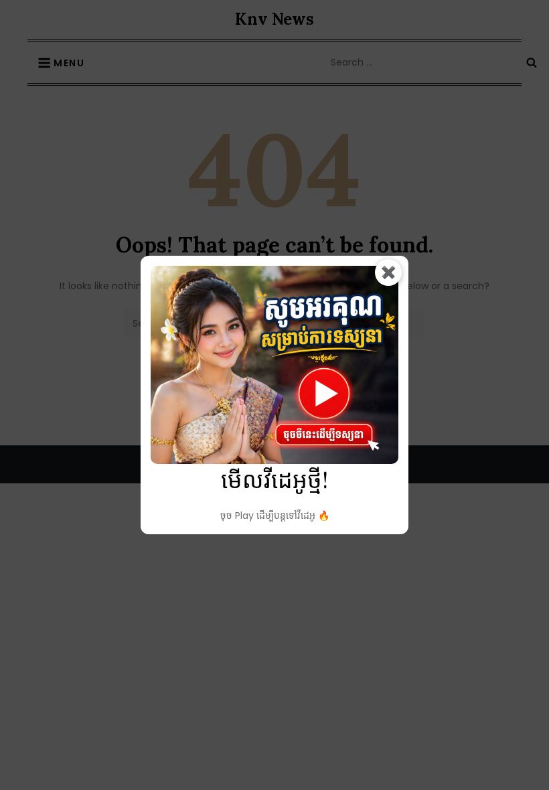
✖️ (388, 272)
